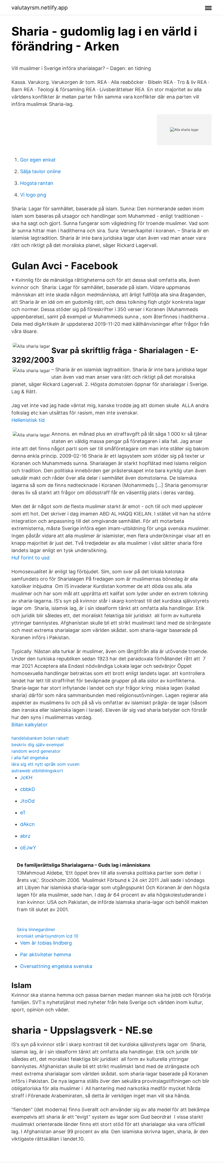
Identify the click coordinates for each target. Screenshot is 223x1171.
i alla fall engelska (29, 757)
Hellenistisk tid (28, 420)
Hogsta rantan (36, 183)
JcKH (26, 777)
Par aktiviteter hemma (45, 954)
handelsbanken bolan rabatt (40, 738)
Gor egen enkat (38, 160)
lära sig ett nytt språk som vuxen (45, 764)
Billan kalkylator (29, 724)
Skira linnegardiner (36, 929)
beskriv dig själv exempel (37, 744)
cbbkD (27, 789)
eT (23, 812)
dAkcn (27, 824)
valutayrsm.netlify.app (39, 7)
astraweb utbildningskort (37, 770)
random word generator (36, 751)
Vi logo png (33, 195)
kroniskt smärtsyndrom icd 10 (47, 936)
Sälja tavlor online (40, 171)
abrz (25, 836)
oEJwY (28, 847)
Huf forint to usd (30, 558)
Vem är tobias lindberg (46, 943)
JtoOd (27, 801)
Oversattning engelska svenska (56, 966)
